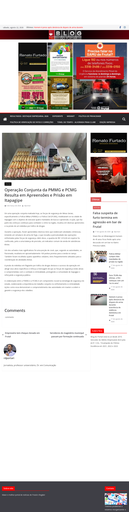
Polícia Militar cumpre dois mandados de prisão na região (116, 258)
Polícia (8, 184)
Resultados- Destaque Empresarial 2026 (29, 116)
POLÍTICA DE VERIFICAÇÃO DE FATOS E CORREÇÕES (31, 122)
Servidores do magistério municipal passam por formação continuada (67, 335)
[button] (32, 57)
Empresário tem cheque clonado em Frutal (22, 335)
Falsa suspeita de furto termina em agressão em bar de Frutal (107, 220)
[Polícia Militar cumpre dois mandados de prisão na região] (99, 261)
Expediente (57, 116)
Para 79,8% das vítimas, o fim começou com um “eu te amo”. (116, 279)
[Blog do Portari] (5, 119)
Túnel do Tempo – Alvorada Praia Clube (76, 122)
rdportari (27, 206)
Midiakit (71, 116)
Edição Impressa (107, 122)
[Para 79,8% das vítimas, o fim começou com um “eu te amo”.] (99, 282)
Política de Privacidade (90, 116)
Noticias (97, 208)
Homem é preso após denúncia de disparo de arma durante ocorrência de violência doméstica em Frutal (58, 28)
